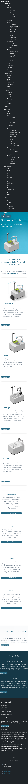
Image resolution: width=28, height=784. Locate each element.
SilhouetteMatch (14, 28)
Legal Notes (7, 768)
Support (9, 75)
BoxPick (12, 33)
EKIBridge (12, 55)
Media (8, 88)
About (7, 91)
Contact (9, 103)
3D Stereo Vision (9, 7)
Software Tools (9, 48)
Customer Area (10, 85)
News (6, 212)
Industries (10, 65)
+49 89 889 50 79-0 (6, 712)
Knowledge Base (10, 78)
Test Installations (10, 82)
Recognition (10, 102)
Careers (9, 94)
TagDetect (13, 37)
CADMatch (13, 24)
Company (9, 92)
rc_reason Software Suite (10, 20)
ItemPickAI (13, 30)
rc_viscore (13, 16)
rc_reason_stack (14, 39)
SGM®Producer (14, 51)
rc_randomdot (14, 45)
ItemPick (12, 31)
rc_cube (12, 43)
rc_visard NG (12, 11)
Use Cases (8, 63)
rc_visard (12, 14)
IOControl (12, 57)
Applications (9, 60)
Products (8, 3)
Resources (8, 73)
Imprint (6, 764)
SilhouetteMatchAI (15, 26)
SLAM (11, 35)
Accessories (10, 41)
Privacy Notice (7, 766)
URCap (12, 53)
